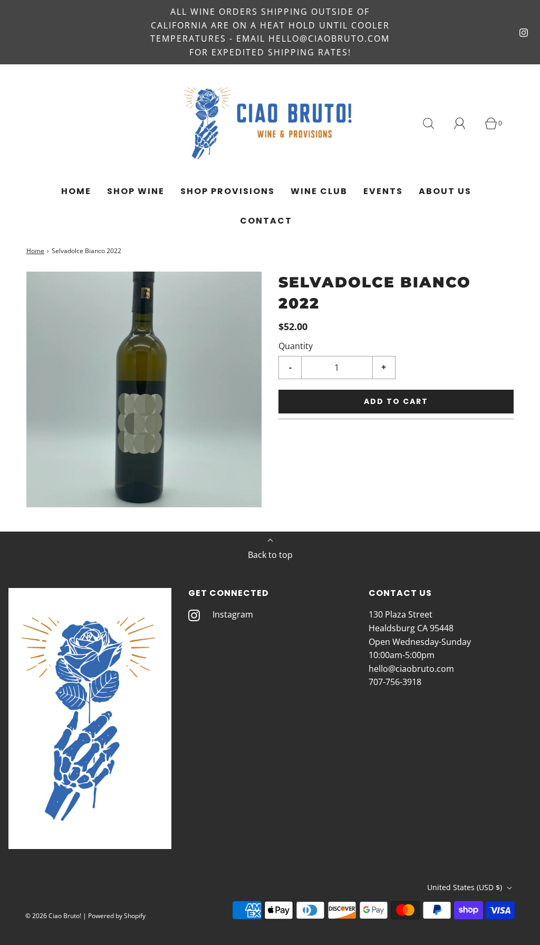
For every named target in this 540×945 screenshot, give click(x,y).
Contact (266, 221)
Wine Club (319, 191)
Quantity (295, 346)
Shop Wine (136, 191)
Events (383, 191)
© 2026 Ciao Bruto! (53, 915)
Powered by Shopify (117, 915)
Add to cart (396, 401)
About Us (445, 191)
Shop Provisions (227, 191)
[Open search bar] (434, 123)
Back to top (270, 555)
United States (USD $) (465, 887)
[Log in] (465, 123)
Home (76, 191)
